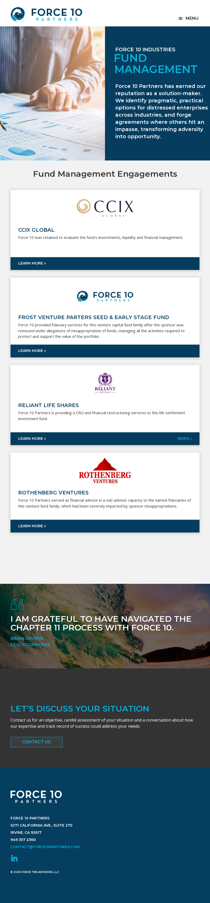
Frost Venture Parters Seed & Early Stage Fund (93, 317)
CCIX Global (36, 230)
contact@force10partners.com (45, 847)
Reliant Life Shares (48, 405)
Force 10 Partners (46, 13)
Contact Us (36, 741)
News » (184, 438)
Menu (192, 18)
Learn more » (32, 263)
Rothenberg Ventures (53, 492)
